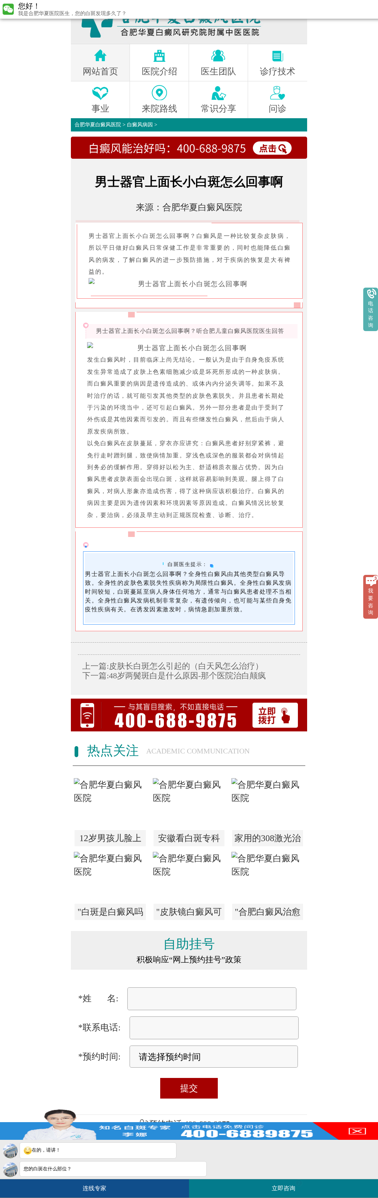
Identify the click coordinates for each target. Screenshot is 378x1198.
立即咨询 (286, 1185)
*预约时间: (99, 1056)
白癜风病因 (140, 124)
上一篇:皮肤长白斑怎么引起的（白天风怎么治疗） (172, 666)
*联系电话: (99, 1027)
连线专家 (94, 1188)
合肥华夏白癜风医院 (98, 124)
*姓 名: (98, 998)
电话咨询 (370, 314)
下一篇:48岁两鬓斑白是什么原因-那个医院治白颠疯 (174, 675)
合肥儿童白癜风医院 (231, 331)
